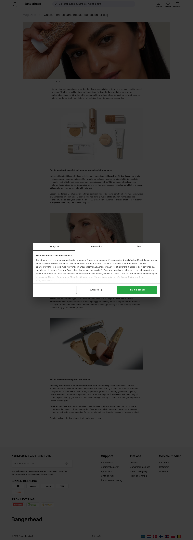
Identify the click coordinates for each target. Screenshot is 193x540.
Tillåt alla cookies (136, 290)
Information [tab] (96, 246)
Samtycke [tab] (54, 246)
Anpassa (94, 290)
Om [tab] (139, 246)
